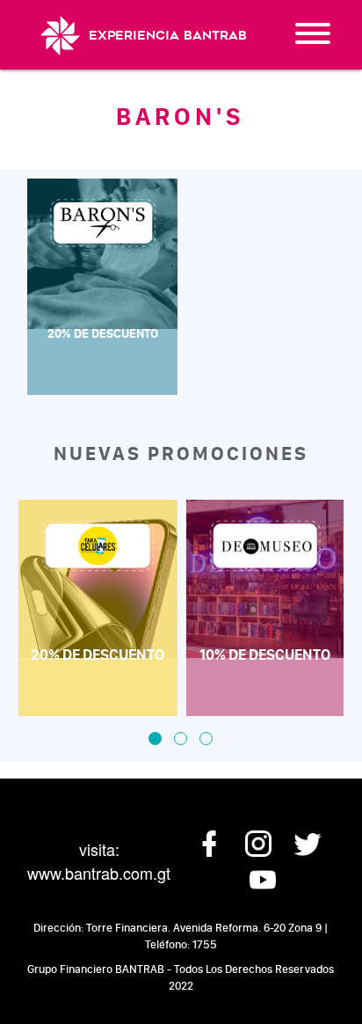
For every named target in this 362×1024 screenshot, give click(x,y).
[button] (155, 738)
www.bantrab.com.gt (98, 872)
